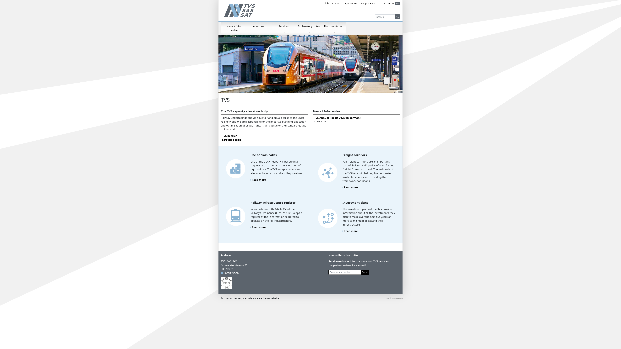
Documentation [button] (333, 26)
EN (397, 3)
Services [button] (284, 26)
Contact (336, 3)
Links (326, 3)
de (384, 3)
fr (388, 3)
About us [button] (258, 26)
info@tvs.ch (231, 273)
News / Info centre (234, 28)
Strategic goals (231, 140)
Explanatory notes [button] (309, 26)
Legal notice (350, 3)
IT (393, 3)
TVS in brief (229, 136)
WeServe (398, 298)
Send (365, 272)
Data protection (368, 3)
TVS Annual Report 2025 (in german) (337, 118)
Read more (259, 179)
